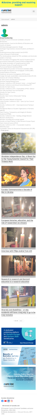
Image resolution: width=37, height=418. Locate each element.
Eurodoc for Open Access (7, 87)
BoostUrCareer (4, 94)
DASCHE (2, 98)
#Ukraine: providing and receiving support (18, 3)
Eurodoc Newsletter (7, 398)
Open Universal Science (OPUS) (9, 123)
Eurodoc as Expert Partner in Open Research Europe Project (17, 121)
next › (21, 321)
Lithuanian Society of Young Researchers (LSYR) (13, 65)
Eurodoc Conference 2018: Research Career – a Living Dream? (18, 83)
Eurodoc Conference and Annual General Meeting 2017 (16, 85)
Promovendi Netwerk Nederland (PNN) (11, 67)
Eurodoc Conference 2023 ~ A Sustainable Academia (15, 125)
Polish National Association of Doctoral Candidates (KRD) (16, 69)
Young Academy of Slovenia (8, 72)
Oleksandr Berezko (23, 412)
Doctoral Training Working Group (9, 81)
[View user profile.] (18, 32)
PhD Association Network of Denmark (11, 99)
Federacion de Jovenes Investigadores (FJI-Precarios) (15, 74)
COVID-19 (3, 103)
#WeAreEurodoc (4, 127)
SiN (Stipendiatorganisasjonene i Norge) (11, 47)
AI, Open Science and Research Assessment (12, 79)
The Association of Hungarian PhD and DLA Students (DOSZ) (17, 60)
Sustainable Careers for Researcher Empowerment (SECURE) (17, 128)
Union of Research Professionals (9, 54)
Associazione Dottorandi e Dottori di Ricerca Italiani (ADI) (16, 61)
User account (5, 19)
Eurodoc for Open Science (7, 92)
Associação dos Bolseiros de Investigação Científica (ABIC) (16, 70)
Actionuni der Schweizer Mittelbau (10, 78)
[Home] (6, 11)
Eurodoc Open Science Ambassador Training (13, 96)
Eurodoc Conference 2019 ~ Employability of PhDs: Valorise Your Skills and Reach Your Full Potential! (17, 89)
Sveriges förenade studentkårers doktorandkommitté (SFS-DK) (18, 76)
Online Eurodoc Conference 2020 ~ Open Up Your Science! (17, 101)
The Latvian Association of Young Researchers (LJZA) (15, 63)
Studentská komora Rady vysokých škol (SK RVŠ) (14, 52)
